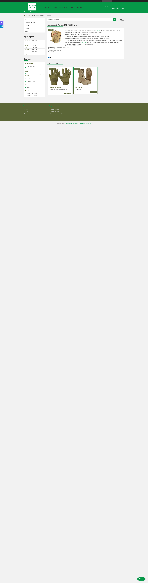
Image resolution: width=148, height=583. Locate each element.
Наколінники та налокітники (57, 113)
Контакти (79, 7)
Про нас (71, 7)
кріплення (84, 42)
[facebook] (48, 57)
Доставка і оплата (29, 116)
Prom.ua (82, 122)
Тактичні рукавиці (54, 111)
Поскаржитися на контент (72, 123)
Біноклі (52, 116)
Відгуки (27, 31)
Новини (28, 15)
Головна (48, 7)
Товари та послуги (59, 7)
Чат (143, 579)
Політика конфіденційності (85, 123)
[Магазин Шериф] (32, 6)
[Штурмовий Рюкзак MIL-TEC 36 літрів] (56, 36)
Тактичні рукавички (67, 93)
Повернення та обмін (29, 113)
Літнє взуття (93, 92)
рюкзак (99, 30)
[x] (50, 57)
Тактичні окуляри (54, 109)
